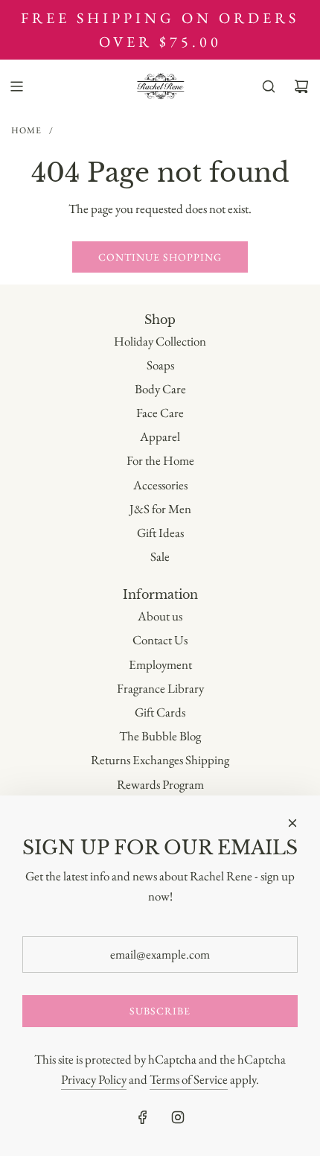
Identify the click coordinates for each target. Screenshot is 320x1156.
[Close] (292, 823)
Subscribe (160, 1010)
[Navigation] (16, 86)
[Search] (268, 86)
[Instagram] (177, 1117)
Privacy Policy (94, 1079)
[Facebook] (143, 1117)
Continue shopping (160, 257)
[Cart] (301, 86)
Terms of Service (189, 1079)
